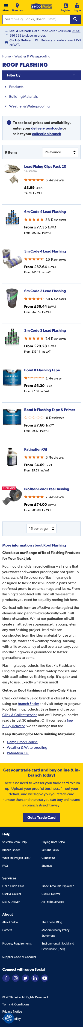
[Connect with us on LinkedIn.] (35, 978)
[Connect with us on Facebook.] (6, 978)
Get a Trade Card (13, 886)
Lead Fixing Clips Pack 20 (45, 166)
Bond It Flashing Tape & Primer (49, 410)
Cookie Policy (11, 1019)
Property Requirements (17, 943)
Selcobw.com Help (14, 842)
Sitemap (47, 865)
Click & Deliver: (21, 40)
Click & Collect (11, 894)
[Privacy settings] (8, 1018)
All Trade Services (53, 902)
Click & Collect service (19, 715)
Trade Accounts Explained (58, 886)
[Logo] (41, 6)
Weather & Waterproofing (32, 56)
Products (16, 87)
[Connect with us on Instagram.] (15, 978)
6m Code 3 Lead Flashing (45, 291)
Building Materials (23, 96)
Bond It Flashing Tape (42, 370)
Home (6, 56)
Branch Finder (11, 850)
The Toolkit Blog (52, 922)
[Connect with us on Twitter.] (25, 978)
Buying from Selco (53, 842)
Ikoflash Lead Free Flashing (46, 489)
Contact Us (48, 858)
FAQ (5, 865)
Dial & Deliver (11, 902)
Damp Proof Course (22, 742)
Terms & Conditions (15, 1004)
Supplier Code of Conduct (19, 957)
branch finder (28, 704)
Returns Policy (50, 850)
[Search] (75, 19)
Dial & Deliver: (20, 31)
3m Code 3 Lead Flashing (45, 330)
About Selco (10, 922)
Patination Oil (35, 449)
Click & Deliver (51, 894)
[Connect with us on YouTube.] (44, 978)
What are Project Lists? (16, 858)
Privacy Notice (12, 1011)
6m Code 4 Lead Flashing (45, 211)
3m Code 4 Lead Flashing (45, 251)
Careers (7, 930)
